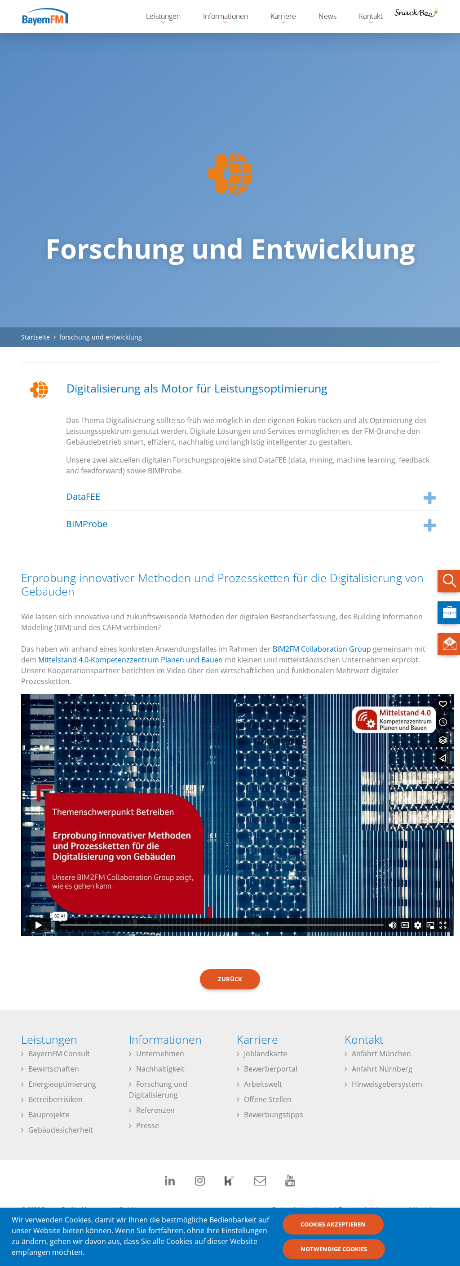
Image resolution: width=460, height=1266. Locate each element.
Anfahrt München (381, 1054)
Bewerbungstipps (273, 1115)
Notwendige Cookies (334, 1249)
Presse (147, 1125)
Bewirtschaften (53, 1069)
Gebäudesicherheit (60, 1130)
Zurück (230, 979)
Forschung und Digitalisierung (158, 1089)
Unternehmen (160, 1054)
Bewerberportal (270, 1069)
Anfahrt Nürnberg (382, 1069)
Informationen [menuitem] (221, 17)
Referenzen (155, 1110)
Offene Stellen (268, 1099)
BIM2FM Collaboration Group (322, 649)
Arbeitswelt (263, 1084)
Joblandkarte (265, 1054)
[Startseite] (52, 16)
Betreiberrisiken (55, 1099)
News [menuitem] (327, 16)
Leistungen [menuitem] (159, 17)
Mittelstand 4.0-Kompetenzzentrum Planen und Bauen (130, 660)
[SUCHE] (449, 581)
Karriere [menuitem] (278, 17)
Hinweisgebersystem (387, 1084)
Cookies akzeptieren (333, 1224)
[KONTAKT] (449, 644)
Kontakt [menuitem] (366, 17)
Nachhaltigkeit (160, 1069)
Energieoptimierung (62, 1084)
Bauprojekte (49, 1115)
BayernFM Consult (59, 1054)
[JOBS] (449, 612)
